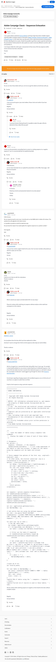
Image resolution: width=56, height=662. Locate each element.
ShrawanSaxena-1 (11, 79)
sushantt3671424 (11, 332)
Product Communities (8, 5)
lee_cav (9, 31)
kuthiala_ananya (13, 96)
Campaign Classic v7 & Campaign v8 (7, 7)
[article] (27, 86)
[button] (47, 6)
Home (2, 5)
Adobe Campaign (17, 5)
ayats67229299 (10, 213)
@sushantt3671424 (12, 361)
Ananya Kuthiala (23, 35)
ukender (9, 271)
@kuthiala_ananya (8, 335)
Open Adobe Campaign (11, 16)
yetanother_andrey (17, 184)
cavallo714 (10, 100)
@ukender (12, 295)
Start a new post (37, 68)
